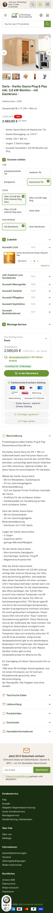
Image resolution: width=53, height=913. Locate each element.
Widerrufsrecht (10, 887)
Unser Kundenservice (13, 811)
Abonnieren (42, 769)
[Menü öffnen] (5, 15)
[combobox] (26, 24)
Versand (6, 857)
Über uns (7, 834)
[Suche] (47, 24)
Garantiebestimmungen (14, 853)
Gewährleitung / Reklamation (17, 819)
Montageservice (10, 815)
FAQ (4, 799)
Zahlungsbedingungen (14, 860)
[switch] (6, 908)
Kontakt (6, 803)
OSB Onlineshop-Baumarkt (30, 904)
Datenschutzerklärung (17, 776)
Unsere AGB (8, 879)
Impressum (8, 891)
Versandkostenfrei (19, 357)
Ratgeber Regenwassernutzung (18, 807)
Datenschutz (8, 883)
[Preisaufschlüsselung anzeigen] (46, 338)
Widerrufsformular (12, 864)
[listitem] (33, 4)
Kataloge (6, 838)
